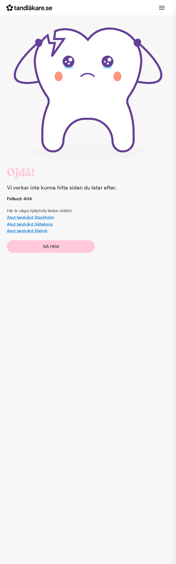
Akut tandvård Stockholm (30, 217)
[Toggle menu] (161, 7)
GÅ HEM (51, 246)
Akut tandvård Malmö (27, 230)
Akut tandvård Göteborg (30, 224)
